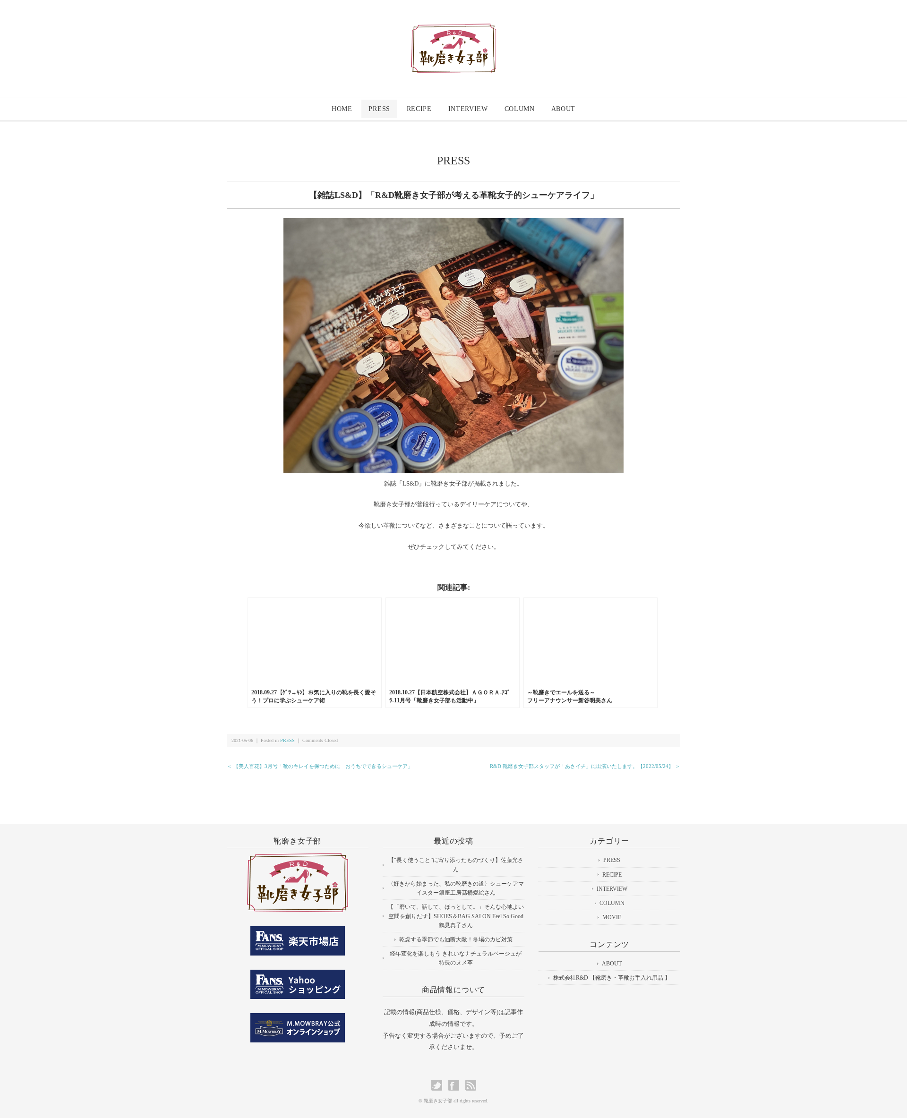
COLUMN (520, 108)
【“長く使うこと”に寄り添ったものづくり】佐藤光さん (455, 864)
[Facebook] (456, 1085)
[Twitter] (439, 1085)
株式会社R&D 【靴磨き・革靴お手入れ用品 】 (611, 977)
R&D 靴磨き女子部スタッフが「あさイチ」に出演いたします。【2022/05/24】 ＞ (585, 766)
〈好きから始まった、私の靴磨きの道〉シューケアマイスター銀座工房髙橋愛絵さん (456, 888)
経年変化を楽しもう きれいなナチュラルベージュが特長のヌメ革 (456, 958)
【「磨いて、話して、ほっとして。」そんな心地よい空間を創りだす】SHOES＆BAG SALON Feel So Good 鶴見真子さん (456, 916)
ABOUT (563, 108)
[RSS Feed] (470, 1085)
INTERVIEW (468, 108)
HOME (342, 108)
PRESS (379, 108)
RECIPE (419, 108)
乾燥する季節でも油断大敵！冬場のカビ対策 (456, 939)
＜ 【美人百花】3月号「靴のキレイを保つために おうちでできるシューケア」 (320, 766)
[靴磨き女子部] (453, 31)
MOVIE (611, 917)
